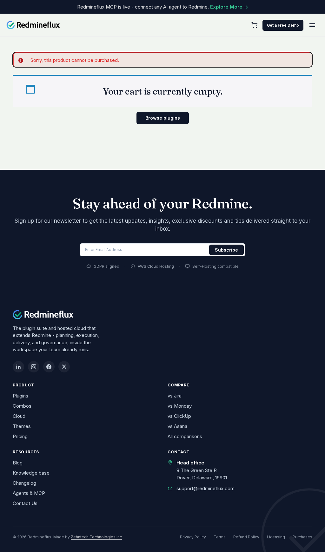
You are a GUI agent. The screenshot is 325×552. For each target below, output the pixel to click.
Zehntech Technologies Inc (96, 537)
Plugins (20, 396)
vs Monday (180, 406)
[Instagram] (33, 366)
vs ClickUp (179, 416)
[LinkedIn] (18, 366)
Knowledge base (31, 473)
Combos (22, 406)
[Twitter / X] (64, 366)
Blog (18, 463)
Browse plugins (162, 118)
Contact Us (25, 503)
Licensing (276, 537)
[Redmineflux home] (33, 25)
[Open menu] (312, 25)
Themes (22, 426)
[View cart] (254, 25)
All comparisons (185, 436)
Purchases (302, 537)
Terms (220, 537)
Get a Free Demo (283, 25)
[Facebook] (49, 366)
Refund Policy (246, 537)
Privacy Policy (193, 537)
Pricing (20, 436)
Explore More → (229, 7)
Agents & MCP (29, 493)
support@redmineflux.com (205, 488)
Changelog (24, 483)
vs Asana (177, 426)
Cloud (19, 416)
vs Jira (175, 396)
